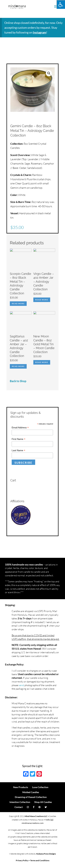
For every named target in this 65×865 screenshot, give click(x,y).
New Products (20, 787)
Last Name (18, 450)
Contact (18, 807)
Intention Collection (20, 802)
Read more (18, 304)
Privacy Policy (22, 860)
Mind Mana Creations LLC (36, 816)
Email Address (20, 427)
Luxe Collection (40, 787)
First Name (18, 439)
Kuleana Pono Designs (46, 853)
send (21, 685)
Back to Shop (18, 381)
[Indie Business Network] (20, 524)
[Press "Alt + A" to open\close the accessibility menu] (60, 4)
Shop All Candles (43, 802)
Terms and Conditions (39, 860)
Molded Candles (30, 792)
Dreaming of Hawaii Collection (31, 797)
